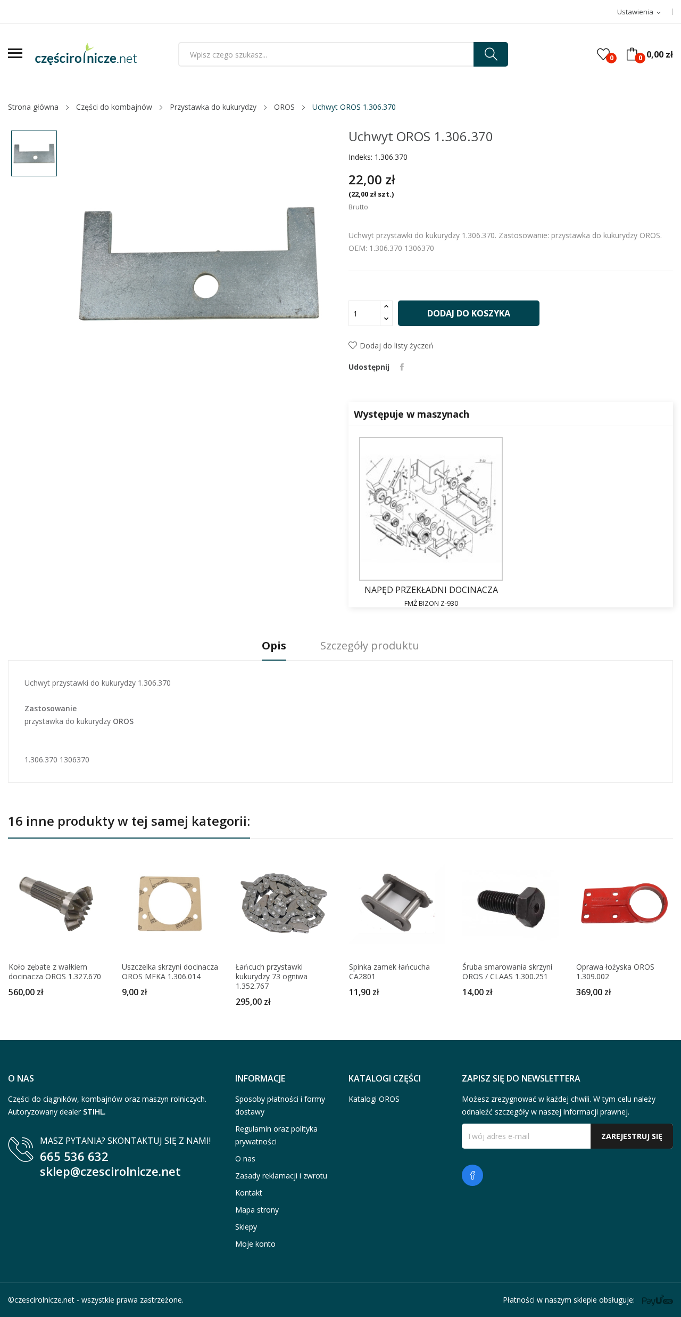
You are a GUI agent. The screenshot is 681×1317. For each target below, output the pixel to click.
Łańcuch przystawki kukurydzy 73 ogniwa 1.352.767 (272, 976)
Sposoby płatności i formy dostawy (280, 1105)
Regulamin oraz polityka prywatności (276, 1135)
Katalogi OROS (374, 1099)
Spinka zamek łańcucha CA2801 (389, 971)
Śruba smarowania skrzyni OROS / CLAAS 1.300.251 (507, 971)
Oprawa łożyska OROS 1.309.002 (615, 971)
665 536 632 (74, 1156)
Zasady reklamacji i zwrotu (281, 1175)
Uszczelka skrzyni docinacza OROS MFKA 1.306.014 (170, 971)
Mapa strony (257, 1210)
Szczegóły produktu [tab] (369, 646)
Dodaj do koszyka (468, 313)
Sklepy (246, 1227)
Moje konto (255, 1244)
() (603, 54)
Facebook (472, 1175)
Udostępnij (402, 367)
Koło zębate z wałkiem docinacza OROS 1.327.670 (55, 971)
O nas (245, 1158)
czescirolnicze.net (44, 1300)
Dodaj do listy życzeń (397, 345)
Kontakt (248, 1193)
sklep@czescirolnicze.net (110, 1171)
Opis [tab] (274, 646)
